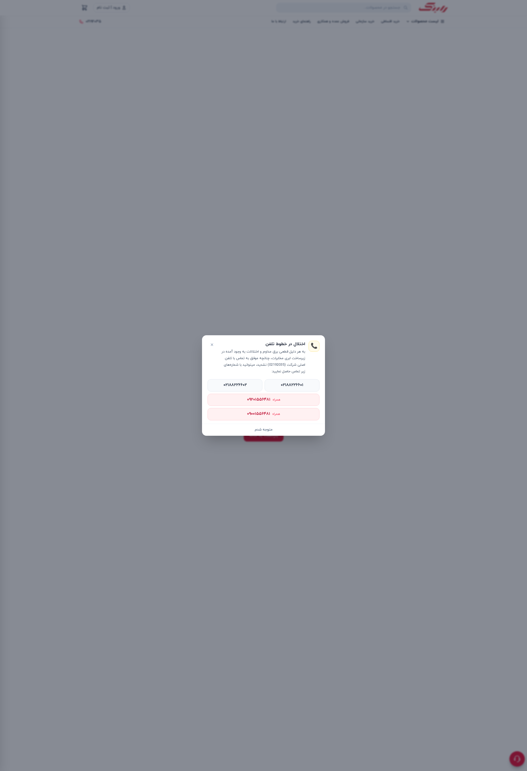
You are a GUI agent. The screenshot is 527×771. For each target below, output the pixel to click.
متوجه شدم (264, 429)
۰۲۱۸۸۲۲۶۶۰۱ (292, 385)
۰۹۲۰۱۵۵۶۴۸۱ (263, 400)
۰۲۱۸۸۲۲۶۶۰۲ (235, 385)
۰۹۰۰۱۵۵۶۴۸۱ (263, 414)
